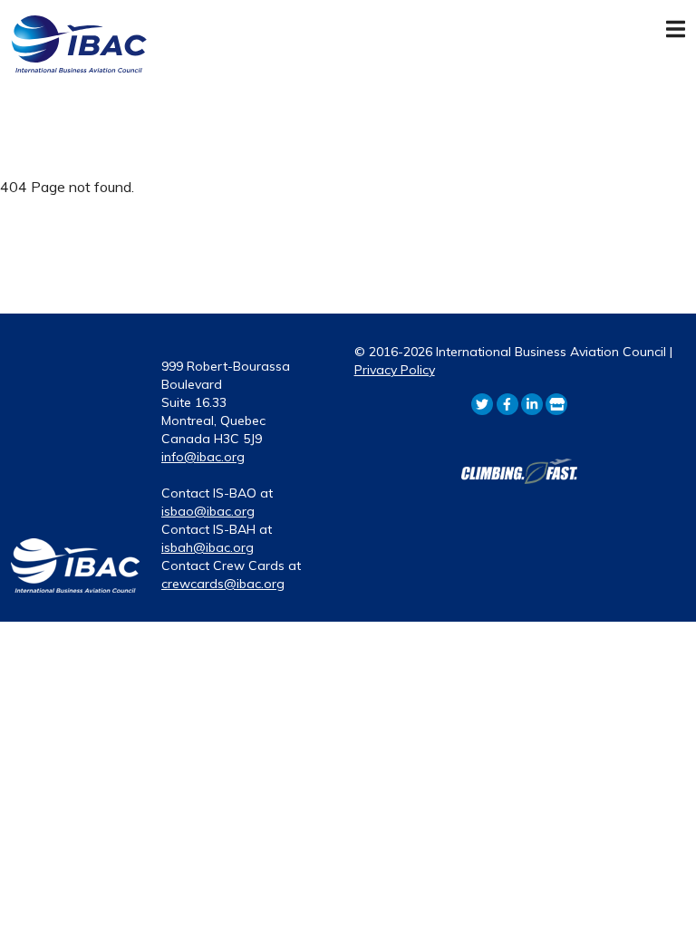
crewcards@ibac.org (223, 583)
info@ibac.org (203, 457)
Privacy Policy (394, 370)
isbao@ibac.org (208, 511)
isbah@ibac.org (207, 547)
